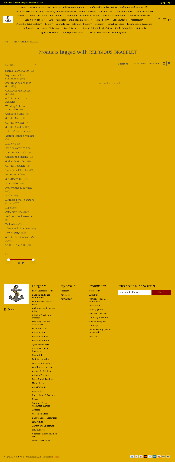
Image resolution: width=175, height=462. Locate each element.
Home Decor (12, 174)
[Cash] (136, 456)
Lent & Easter (12, 232)
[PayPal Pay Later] (168, 456)
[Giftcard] (141, 456)
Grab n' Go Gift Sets (16, 161)
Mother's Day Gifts (124, 28)
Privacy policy (96, 309)
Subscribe (161, 292)
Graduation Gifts (87, 11)
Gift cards (141, 28)
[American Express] (154, 456)
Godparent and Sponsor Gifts (134, 7)
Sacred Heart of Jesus (39, 7)
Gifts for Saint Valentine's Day (97, 28)
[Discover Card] (159, 456)
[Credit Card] (132, 456)
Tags (14, 41)
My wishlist (66, 298)
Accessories (11, 183)
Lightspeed (56, 457)
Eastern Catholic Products (51, 15)
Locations (94, 336)
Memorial (72, 15)
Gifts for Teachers (57, 19)
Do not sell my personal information (100, 331)
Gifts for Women (125, 11)
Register (65, 290)
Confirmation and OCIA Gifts (103, 7)
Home (23, 7)
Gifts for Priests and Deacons (29, 11)
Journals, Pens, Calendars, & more (41, 404)
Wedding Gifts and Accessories (61, 11)
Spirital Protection (50, 32)
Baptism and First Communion (15, 77)
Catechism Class (116, 23)
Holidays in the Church (73, 32)
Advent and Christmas (17, 228)
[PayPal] (163, 456)
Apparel (9, 207)
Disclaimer (94, 305)
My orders (65, 294)
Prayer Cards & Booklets (18, 187)
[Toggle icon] (159, 19)
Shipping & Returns (98, 317)
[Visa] (150, 456)
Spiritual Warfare (26, 15)
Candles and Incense (16, 156)
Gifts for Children (145, 11)
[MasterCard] (145, 456)
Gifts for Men (12, 118)
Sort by (136, 63)
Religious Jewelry (15, 148)
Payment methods (98, 313)
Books (8, 195)
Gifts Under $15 (120, 19)
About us (93, 294)
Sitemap (93, 325)
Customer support (98, 321)
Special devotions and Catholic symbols (107, 32)
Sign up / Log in (166, 2)
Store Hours (94, 290)
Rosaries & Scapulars (17, 152)
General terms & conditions (97, 300)
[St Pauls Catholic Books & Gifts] (8, 19)
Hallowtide (28, 28)
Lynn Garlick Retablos (17, 170)
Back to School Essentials (139, 23)
